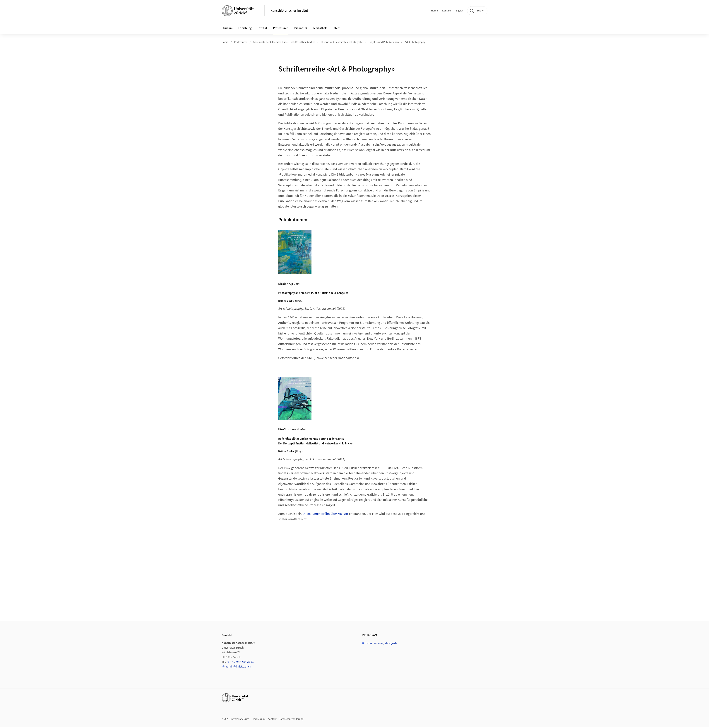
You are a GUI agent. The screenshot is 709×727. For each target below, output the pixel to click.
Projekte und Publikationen (384, 42)
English (459, 11)
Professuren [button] (280, 28)
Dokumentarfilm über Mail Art (327, 514)
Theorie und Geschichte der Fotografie (342, 42)
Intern (336, 28)
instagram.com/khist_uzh (381, 643)
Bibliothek (300, 28)
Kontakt (446, 11)
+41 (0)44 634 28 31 (242, 662)
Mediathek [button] (320, 28)
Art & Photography (415, 42)
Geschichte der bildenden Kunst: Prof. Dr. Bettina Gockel (284, 42)
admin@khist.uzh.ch (238, 667)
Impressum (259, 719)
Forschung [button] (245, 28)
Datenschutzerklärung (291, 719)
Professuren (240, 42)
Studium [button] (227, 28)
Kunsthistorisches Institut (289, 10)
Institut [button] (262, 28)
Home (434, 11)
